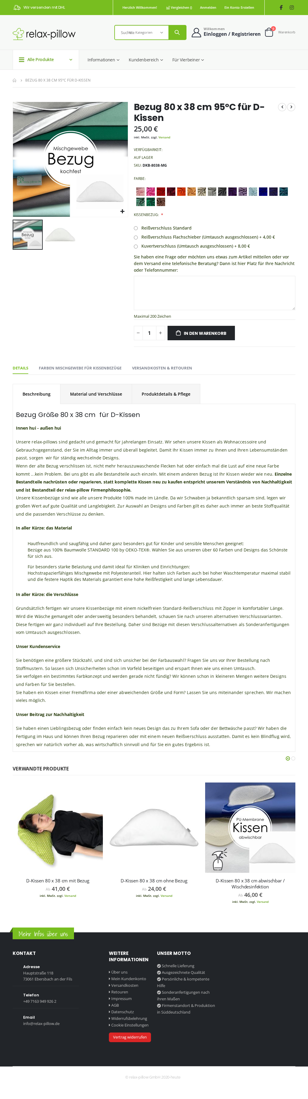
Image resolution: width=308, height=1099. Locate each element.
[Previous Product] (282, 107)
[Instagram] (291, 7)
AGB (115, 1005)
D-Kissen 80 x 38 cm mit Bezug (57, 881)
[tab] (20, 368)
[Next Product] (291, 107)
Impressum (121, 998)
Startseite (15, 80)
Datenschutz (122, 1011)
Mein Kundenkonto (128, 978)
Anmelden (208, 7)
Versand (164, 137)
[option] (140, 191)
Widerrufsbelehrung (129, 1018)
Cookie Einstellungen (130, 1025)
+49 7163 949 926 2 (39, 1001)
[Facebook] (281, 7)
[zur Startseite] (44, 34)
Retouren (119, 992)
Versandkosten (124, 985)
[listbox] (214, 197)
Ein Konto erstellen (239, 7)
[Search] (177, 32)
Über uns (119, 972)
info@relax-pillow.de (41, 1023)
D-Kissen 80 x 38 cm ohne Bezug (154, 881)
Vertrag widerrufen (130, 1037)
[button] (122, 211)
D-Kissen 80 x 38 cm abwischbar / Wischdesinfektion (250, 884)
